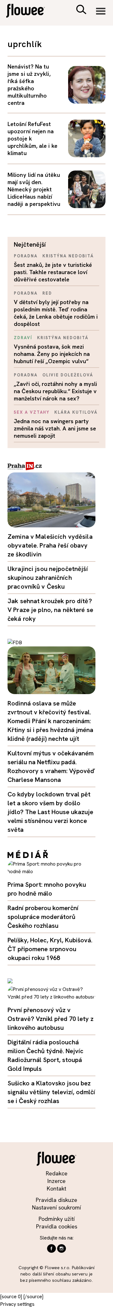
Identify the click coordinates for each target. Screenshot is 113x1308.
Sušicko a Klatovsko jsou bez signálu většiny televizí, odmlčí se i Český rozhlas (51, 1092)
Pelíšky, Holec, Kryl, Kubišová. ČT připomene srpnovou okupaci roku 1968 (50, 949)
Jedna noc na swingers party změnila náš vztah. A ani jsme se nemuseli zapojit (55, 428)
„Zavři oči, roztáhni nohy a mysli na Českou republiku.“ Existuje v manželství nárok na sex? (55, 391)
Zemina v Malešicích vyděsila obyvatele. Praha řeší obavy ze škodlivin (50, 545)
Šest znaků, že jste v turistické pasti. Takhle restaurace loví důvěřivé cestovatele (53, 272)
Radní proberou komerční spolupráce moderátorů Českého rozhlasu (43, 917)
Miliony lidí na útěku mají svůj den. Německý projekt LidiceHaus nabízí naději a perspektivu (34, 189)
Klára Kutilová (75, 412)
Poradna (26, 256)
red (47, 293)
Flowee (29, 11)
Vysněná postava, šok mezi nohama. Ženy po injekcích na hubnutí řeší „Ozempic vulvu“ (52, 354)
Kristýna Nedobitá (68, 256)
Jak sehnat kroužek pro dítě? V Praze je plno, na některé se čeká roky (50, 610)
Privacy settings (17, 1304)
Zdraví (23, 337)
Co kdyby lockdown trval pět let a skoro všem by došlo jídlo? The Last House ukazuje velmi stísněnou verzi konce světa (50, 812)
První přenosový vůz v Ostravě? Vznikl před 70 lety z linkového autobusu (51, 1019)
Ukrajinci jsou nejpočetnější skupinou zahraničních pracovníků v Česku (48, 578)
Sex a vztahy (32, 412)
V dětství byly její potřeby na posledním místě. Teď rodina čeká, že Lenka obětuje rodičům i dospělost (56, 312)
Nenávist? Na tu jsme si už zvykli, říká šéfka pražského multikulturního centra (29, 84)
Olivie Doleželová (67, 375)
